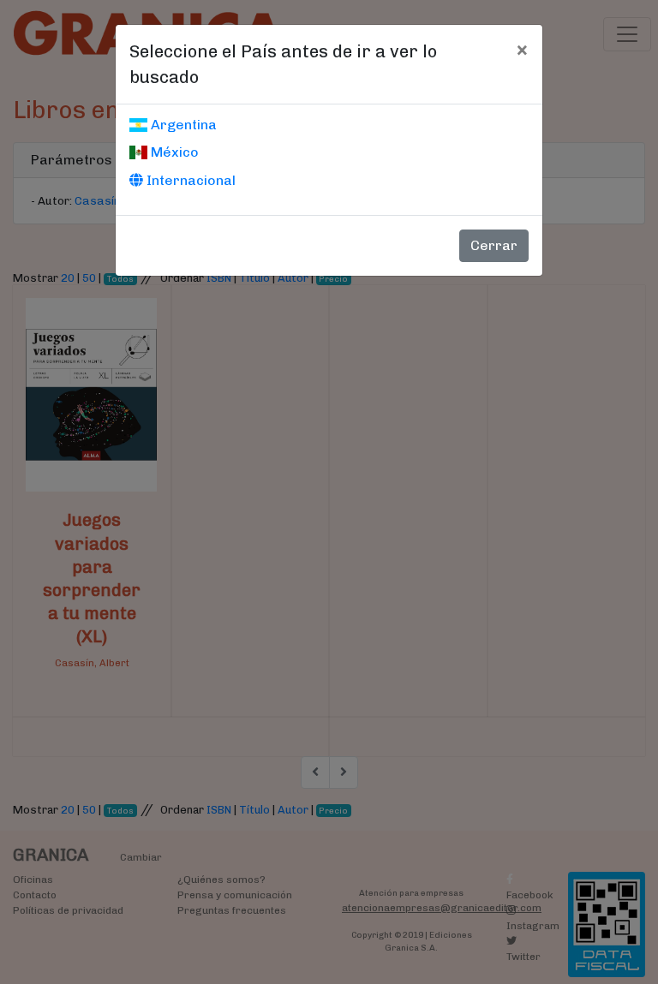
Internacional (189, 180)
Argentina (182, 124)
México (173, 152)
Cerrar (493, 245)
